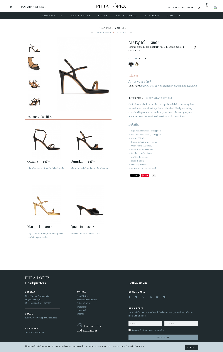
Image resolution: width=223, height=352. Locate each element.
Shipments (81, 307)
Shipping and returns (159, 98)
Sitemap (80, 314)
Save (146, 175)
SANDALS (106, 28)
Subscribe (163, 337)
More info (139, 346)
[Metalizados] (136, 64)
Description (136, 98)
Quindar (77, 161)
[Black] (131, 64)
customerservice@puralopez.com (41, 318)
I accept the (148, 330)
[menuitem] (52, 15)
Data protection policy (153, 330)
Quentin (77, 226)
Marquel (33, 226)
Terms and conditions (87, 300)
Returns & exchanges (180, 7)
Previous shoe (104, 32)
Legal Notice (82, 296)
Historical (81, 310)
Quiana (32, 161)
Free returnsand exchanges (89, 328)
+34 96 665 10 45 (36, 332)
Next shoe (121, 32)
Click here (134, 85)
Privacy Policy (83, 303)
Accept (191, 347)
